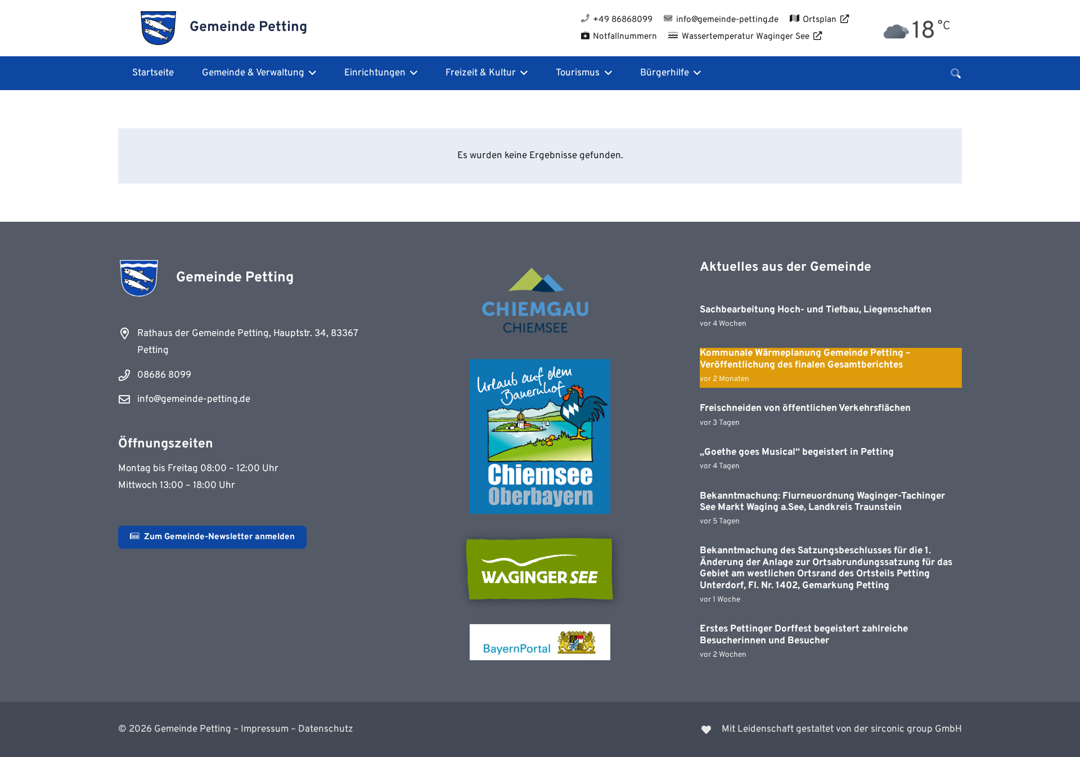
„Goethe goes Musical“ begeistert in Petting (797, 452)
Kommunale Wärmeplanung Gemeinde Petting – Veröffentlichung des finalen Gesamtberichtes (805, 359)
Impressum (265, 729)
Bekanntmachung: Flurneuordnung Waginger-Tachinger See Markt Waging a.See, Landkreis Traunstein (822, 502)
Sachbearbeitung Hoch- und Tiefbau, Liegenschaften (816, 310)
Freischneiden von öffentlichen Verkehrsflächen (805, 408)
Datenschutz (325, 729)
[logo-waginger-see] (540, 569)
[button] (310, 73)
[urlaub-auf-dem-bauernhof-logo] (540, 436)
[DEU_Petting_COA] (158, 28)
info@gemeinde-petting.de (193, 399)
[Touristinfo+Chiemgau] (540, 302)
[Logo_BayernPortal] (540, 642)
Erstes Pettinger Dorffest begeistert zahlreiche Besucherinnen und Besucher (804, 635)
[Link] (758, 729)
